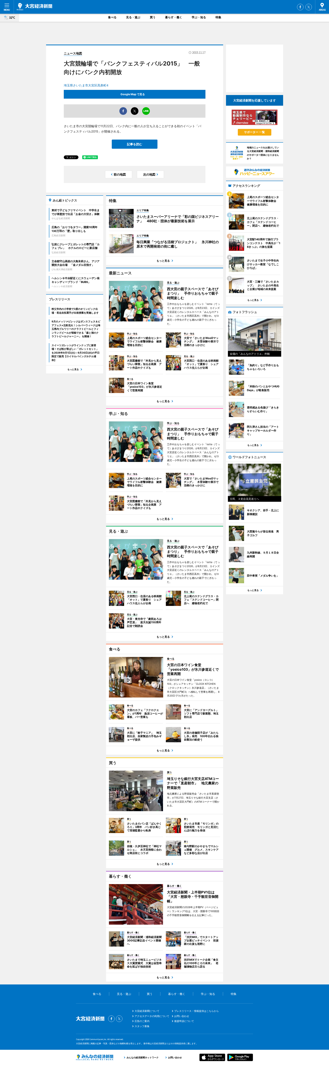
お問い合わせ (181, 1016)
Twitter (308, 7)
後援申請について (184, 1021)
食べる (112, 17)
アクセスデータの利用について (152, 1016)
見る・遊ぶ (133, 17)
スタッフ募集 (142, 1026)
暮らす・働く (173, 17)
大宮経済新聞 (34, 6)
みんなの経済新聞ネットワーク (94, 1057)
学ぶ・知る (199, 17)
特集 (218, 17)
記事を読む (134, 144)
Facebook (300, 7)
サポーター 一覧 (254, 132)
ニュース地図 (73, 53)
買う (153, 17)
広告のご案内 (142, 1021)
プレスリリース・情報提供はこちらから (196, 1010)
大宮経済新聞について (147, 1010)
